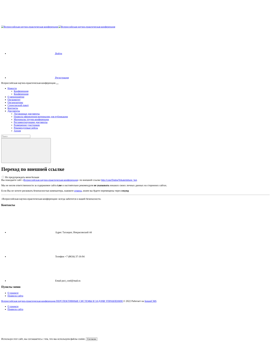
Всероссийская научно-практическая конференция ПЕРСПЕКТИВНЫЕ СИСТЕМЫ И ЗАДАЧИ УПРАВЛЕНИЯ (62, 301)
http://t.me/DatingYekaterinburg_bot (119, 180)
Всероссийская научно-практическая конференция (51, 180)
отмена (78, 190)
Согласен (91, 339)
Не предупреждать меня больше (22, 177)
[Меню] (57, 83)
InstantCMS (151, 301)
